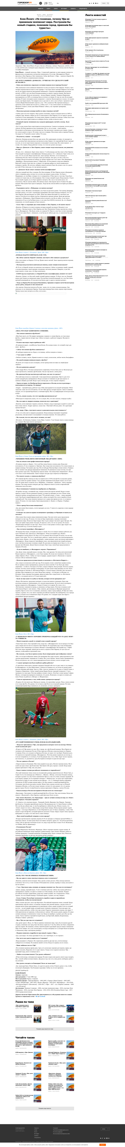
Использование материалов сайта (61, 1133)
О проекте (55, 1128)
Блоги (35, 1131)
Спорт (35, 1130)
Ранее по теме (24, 1001)
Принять (102, 1144)
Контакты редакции (57, 1131)
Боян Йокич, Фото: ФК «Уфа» (24, 634)
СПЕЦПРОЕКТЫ (83, 8)
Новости (36, 1128)
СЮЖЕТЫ (73, 8)
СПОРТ (48, 8)
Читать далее (28, 1008)
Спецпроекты (37, 1137)
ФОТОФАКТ (64, 8)
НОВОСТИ (40, 8)
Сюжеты (36, 1135)
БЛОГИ (55, 8)
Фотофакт (36, 1133)
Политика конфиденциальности (60, 1130)
